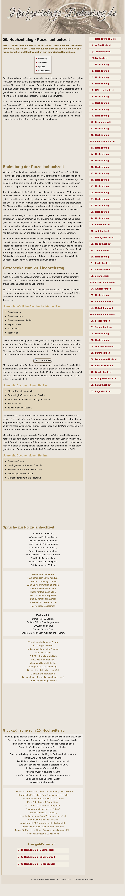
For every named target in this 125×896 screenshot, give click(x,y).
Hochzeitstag (102, 64)
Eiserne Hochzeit (104, 365)
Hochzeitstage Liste (105, 38)
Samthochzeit (102, 250)
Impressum (66, 879)
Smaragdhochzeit (104, 301)
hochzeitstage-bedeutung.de (46, 879)
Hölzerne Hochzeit (104, 90)
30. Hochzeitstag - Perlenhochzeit (38, 863)
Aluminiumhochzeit (105, 314)
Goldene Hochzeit (104, 346)
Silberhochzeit (102, 224)
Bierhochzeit (101, 58)
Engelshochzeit (103, 391)
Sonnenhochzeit (103, 327)
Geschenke (42, 62)
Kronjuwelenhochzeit (106, 378)
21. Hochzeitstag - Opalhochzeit (37, 849)
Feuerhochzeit (102, 320)
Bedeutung (42, 58)
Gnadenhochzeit (103, 372)
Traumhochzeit (103, 51)
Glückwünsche (44, 70)
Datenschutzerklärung (84, 879)
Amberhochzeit (103, 288)
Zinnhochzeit (102, 275)
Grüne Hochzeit (103, 45)
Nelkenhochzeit (103, 243)
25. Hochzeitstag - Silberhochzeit (38, 856)
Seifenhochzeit (103, 269)
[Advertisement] (43, 142)
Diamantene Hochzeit (106, 359)
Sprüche (41, 66)
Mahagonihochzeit (104, 237)
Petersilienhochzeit (105, 141)
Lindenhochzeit (103, 263)
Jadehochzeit (102, 231)
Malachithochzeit (104, 308)
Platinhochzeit (102, 352)
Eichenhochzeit (103, 384)
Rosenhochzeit (103, 122)
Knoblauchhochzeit (105, 282)
